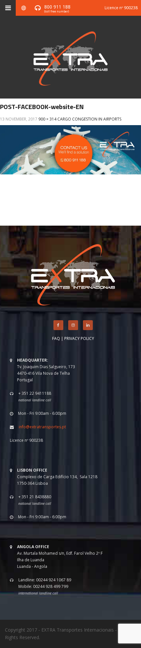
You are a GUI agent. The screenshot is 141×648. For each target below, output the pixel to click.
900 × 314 (47, 119)
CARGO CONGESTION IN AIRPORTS (89, 119)
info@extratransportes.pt (42, 427)
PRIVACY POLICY (79, 338)
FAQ (56, 338)
